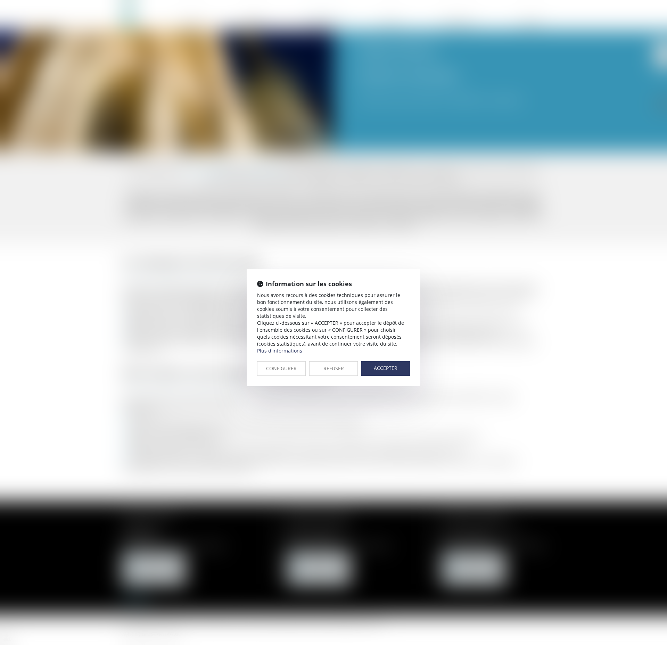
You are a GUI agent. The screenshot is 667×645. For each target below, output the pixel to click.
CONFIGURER (281, 368)
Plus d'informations (279, 350)
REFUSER (333, 368)
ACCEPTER (385, 368)
